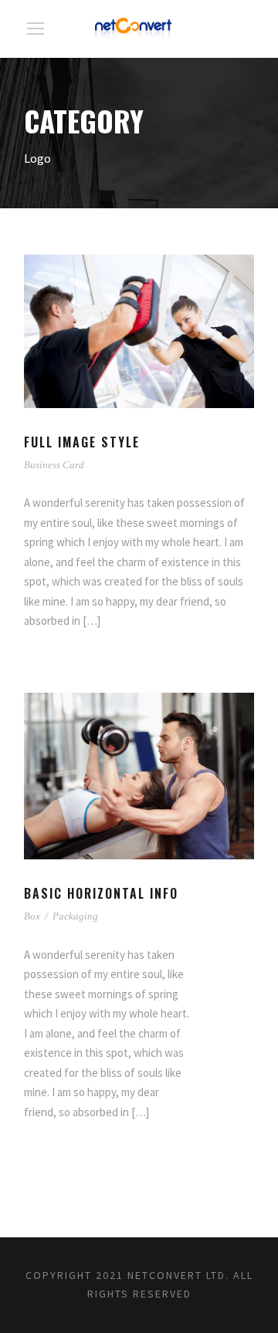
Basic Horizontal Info (101, 893)
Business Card (54, 465)
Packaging (75, 916)
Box (32, 916)
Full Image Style (82, 442)
